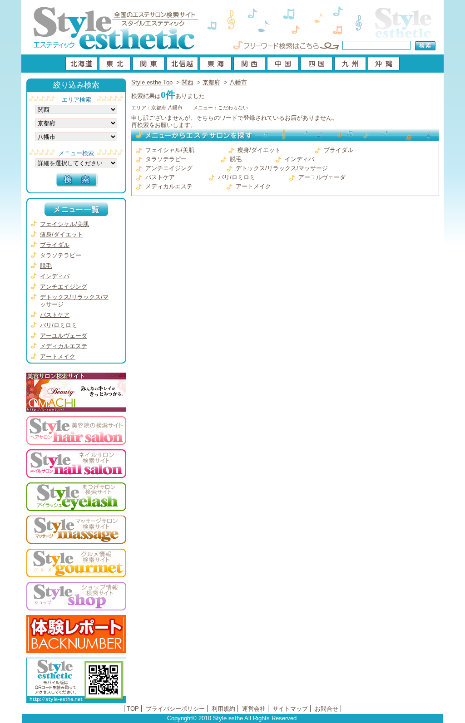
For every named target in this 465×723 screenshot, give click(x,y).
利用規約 (223, 708)
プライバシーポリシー (175, 708)
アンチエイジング (169, 168)
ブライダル (338, 150)
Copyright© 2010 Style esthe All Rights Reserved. (232, 718)
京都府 (211, 82)
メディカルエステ (169, 186)
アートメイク (253, 186)
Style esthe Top (152, 82)
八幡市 (238, 82)
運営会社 (254, 708)
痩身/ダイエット (259, 150)
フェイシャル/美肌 (169, 150)
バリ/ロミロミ (236, 177)
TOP (133, 708)
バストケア (160, 177)
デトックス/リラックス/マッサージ (282, 168)
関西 (187, 82)
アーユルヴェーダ (322, 177)
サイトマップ (290, 708)
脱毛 (236, 159)
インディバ (299, 159)
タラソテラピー (166, 159)
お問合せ (326, 708)
